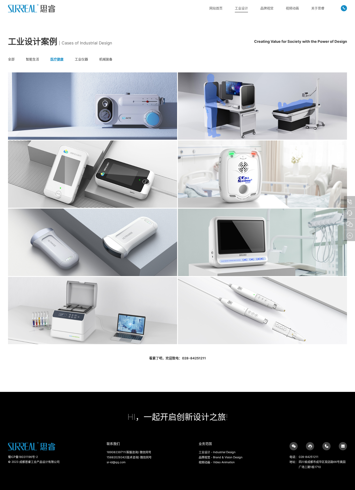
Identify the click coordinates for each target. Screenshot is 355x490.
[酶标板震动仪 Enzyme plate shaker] (92, 311)
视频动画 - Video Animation (217, 462)
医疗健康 (56, 59)
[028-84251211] (344, 8)
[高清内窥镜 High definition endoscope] (262, 243)
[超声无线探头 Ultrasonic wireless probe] (92, 243)
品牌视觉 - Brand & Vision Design (220, 457)
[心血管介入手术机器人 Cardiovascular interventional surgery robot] (262, 106)
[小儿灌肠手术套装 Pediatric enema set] (92, 106)
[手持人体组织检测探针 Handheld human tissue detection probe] (262, 311)
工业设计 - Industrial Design (217, 452)
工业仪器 (81, 59)
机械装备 (105, 59)
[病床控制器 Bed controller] (262, 174)
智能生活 (32, 59)
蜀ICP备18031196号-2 (23, 457)
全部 (11, 59)
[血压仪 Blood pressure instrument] (92, 174)
